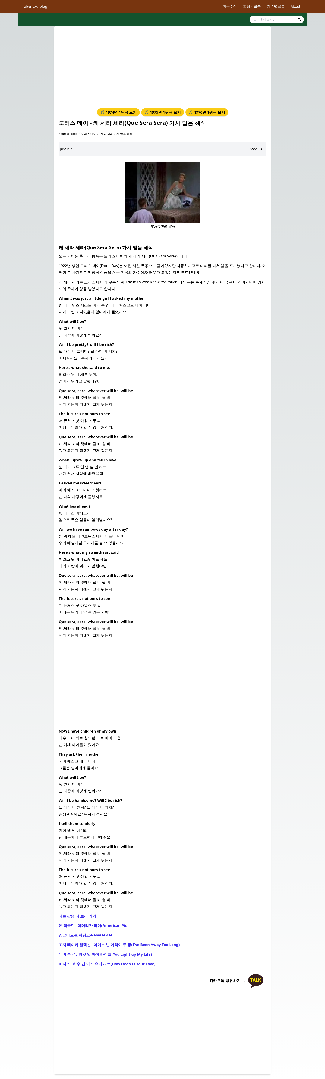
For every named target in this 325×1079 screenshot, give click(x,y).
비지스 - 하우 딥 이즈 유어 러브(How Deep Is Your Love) (107, 963)
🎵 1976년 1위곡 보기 (206, 112)
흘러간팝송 (252, 6)
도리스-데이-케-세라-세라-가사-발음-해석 (106, 134)
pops (73, 134)
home (62, 134)
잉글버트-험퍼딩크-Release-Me (85, 935)
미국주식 (229, 6)
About (295, 6)
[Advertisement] (162, 66)
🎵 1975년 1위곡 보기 (162, 112)
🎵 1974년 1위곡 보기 (118, 112)
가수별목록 (276, 6)
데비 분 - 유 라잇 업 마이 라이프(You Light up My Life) (105, 954)
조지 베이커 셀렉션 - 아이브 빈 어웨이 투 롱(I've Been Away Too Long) (119, 944)
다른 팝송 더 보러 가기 (77, 915)
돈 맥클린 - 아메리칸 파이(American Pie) (94, 925)
